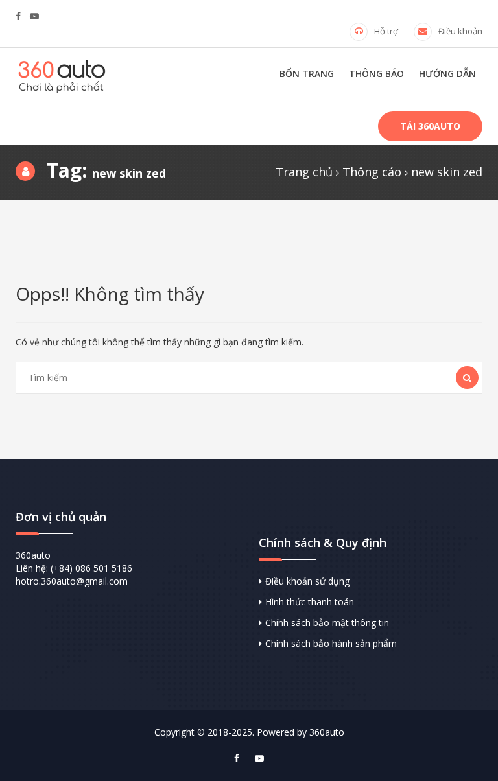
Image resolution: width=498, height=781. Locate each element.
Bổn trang (306, 73)
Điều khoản (460, 31)
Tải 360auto (430, 126)
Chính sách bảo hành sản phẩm (331, 643)
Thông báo (376, 73)
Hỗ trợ (386, 31)
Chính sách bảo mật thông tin (327, 622)
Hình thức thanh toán (309, 602)
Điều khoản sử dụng (307, 581)
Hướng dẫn (447, 73)
